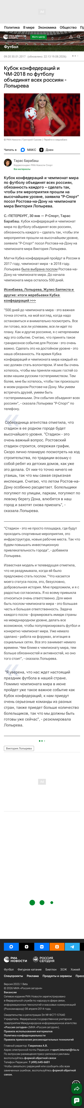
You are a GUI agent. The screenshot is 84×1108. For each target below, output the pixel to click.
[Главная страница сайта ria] (4, 36)
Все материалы (22, 169)
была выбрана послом (39, 269)
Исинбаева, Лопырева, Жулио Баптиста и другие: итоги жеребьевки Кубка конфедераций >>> (39, 295)
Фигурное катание (30, 969)
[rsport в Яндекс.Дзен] (26, 947)
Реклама (33, 976)
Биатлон (51, 969)
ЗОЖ (63, 969)
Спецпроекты (13, 976)
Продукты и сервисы (57, 976)
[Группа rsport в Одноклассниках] (57, 947)
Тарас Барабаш (26, 161)
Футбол (9, 969)
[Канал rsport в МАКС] (11, 947)
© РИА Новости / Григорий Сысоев (23, 139)
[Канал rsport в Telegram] (72, 947)
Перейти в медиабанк (55, 139)
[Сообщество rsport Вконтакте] (41, 947)
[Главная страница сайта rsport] (23, 36)
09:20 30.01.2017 (15, 56)
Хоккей (75, 969)
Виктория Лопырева (19, 748)
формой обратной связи (40, 1058)
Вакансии (10, 992)
